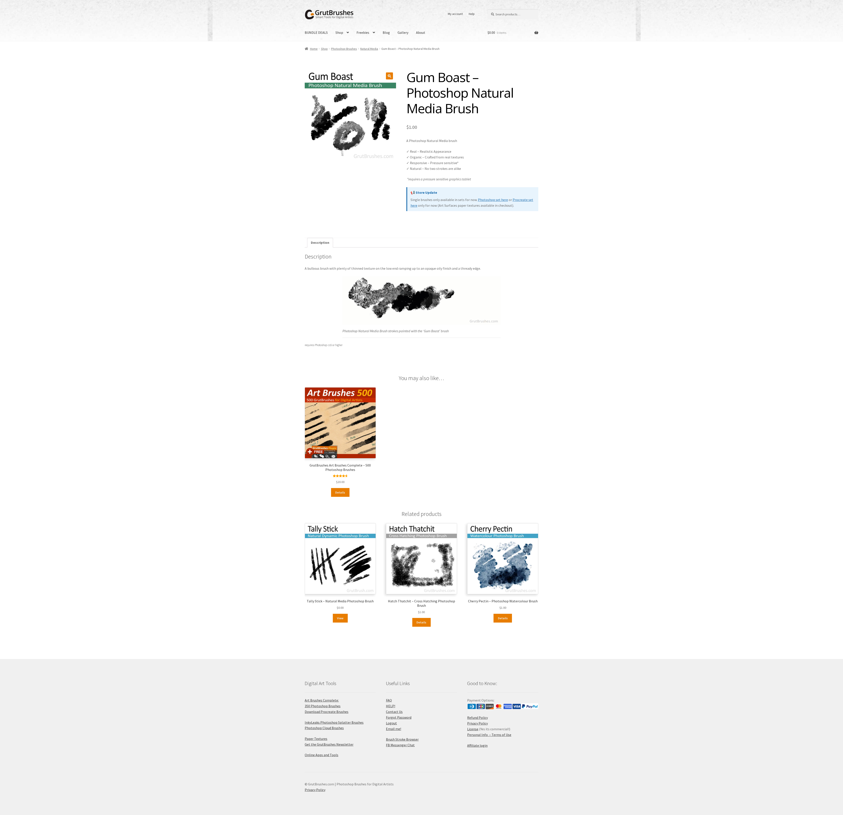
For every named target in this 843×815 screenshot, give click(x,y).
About (420, 32)
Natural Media (369, 49)
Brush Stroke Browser (402, 739)
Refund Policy (477, 717)
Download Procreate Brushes (326, 711)
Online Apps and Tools (321, 755)
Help (472, 14)
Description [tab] (320, 242)
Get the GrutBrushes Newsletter (329, 744)
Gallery (403, 32)
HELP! (390, 706)
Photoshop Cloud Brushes (324, 728)
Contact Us (394, 711)
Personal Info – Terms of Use (489, 734)
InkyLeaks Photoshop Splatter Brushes (334, 722)
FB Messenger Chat (400, 745)
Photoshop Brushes (344, 49)
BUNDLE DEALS (316, 32)
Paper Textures (316, 738)
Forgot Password (398, 717)
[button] (389, 75)
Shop (339, 32)
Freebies (363, 32)
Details (340, 492)
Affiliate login (477, 745)
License (472, 729)
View (340, 618)
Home (314, 49)
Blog (386, 32)
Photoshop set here (493, 199)
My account (455, 14)
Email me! (393, 729)
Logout (391, 723)
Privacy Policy (477, 723)
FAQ (389, 700)
